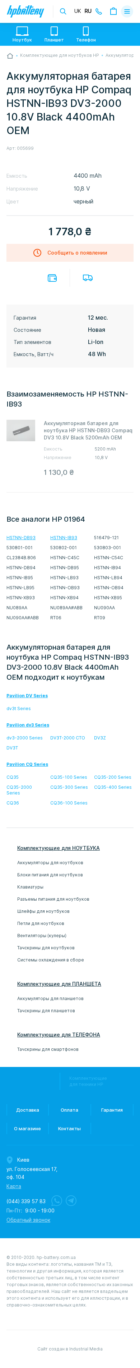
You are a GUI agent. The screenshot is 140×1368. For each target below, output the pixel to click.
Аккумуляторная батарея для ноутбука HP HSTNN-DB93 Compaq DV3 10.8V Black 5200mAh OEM (88, 430)
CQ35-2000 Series (19, 790)
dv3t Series (18, 708)
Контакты (69, 1128)
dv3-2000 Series (24, 737)
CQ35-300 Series (69, 787)
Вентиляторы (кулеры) (41, 935)
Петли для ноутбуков (40, 923)
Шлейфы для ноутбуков (43, 911)
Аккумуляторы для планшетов (50, 998)
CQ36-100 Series (69, 803)
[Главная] (10, 56)
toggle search (63, 11)
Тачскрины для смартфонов (48, 1049)
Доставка (88, 277)
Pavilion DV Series (27, 695)
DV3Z (100, 737)
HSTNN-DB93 (21, 537)
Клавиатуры (30, 887)
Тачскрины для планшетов (46, 1010)
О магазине (27, 1128)
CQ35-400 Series (113, 787)
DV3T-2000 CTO (67, 737)
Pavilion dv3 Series (27, 725)
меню (127, 11)
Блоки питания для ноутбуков (50, 874)
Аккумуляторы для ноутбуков (50, 862)
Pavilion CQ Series (27, 764)
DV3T (12, 748)
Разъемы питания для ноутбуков (53, 899)
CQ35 (12, 777)
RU (88, 11)
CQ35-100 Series (68, 777)
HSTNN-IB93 (63, 537)
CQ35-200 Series (112, 777)
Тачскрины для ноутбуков (46, 947)
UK (77, 11)
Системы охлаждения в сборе (50, 960)
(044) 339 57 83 (26, 1201)
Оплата (52, 278)
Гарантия (112, 1110)
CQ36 (12, 803)
